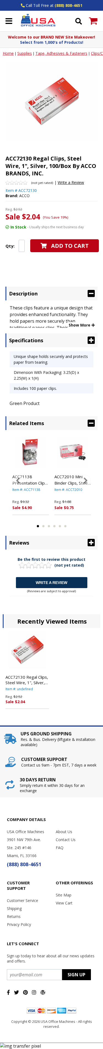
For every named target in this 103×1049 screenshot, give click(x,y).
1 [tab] (38, 526)
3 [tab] (49, 526)
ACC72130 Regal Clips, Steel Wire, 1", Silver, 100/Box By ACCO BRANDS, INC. (26, 679)
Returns (14, 916)
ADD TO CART (70, 245)
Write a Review (71, 182)
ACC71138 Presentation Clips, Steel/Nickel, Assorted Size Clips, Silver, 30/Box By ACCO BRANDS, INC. (30, 480)
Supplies (24, 53)
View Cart (64, 903)
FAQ (59, 847)
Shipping (14, 908)
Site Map (63, 895)
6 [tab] (65, 526)
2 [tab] (43, 526)
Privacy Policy (19, 924)
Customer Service (22, 900)
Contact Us (66, 839)
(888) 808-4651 (68, 5)
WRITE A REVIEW (51, 582)
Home (8, 53)
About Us (64, 831)
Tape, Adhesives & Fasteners (61, 53)
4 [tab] (54, 526)
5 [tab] (60, 526)
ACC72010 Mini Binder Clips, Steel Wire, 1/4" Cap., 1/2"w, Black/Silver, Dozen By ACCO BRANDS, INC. (72, 480)
